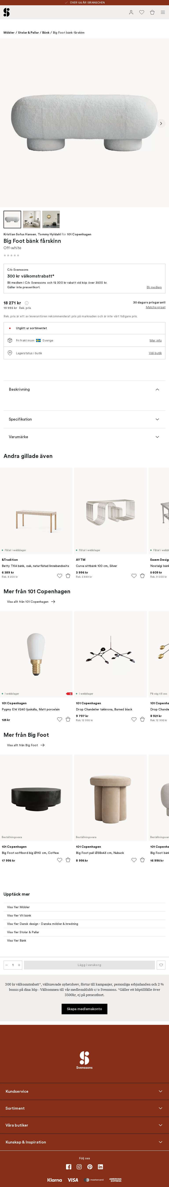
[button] (11, 255)
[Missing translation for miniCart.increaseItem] (19, 965)
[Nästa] (161, 123)
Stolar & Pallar (28, 32)
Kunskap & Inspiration (26, 1142)
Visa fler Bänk (16, 940)
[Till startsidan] (7, 12)
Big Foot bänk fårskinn (68, 32)
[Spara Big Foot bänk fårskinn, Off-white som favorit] (161, 965)
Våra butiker (17, 1125)
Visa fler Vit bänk (19, 915)
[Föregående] (8, 123)
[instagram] (79, 1166)
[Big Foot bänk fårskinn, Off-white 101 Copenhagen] (84, 122)
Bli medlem (154, 287)
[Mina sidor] (131, 12)
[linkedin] (100, 1166)
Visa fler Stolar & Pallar (23, 932)
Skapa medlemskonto (84, 1009)
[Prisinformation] (27, 303)
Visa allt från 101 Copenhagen (27, 601)
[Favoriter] (141, 12)
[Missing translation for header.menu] (163, 12)
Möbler (9, 32)
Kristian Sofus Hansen (20, 234)
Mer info (156, 340)
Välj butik (155, 353)
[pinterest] (89, 1166)
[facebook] (68, 1166)
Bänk (45, 32)
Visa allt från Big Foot (22, 745)
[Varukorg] (152, 12)
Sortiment (15, 1108)
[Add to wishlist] (59, 576)
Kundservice (17, 1091)
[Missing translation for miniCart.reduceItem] (7, 965)
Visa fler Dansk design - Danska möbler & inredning (42, 924)
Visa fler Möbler (18, 907)
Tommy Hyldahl (49, 234)
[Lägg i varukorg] (68, 575)
